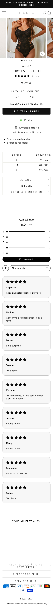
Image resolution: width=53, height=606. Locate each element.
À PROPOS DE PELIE (26, 574)
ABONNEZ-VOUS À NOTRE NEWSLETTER (25, 565)
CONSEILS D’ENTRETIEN (26, 192)
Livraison (26, 179)
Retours (27, 186)
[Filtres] (6, 268)
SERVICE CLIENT (25, 581)
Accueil (25, 66)
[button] (22, 76)
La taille (17, 91)
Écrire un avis (26, 259)
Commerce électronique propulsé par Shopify (26, 603)
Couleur (33, 91)
